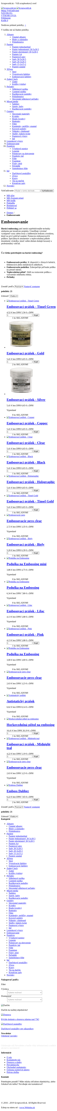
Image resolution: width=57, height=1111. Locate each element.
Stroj (14, 72)
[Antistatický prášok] (16, 695)
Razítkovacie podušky (22, 94)
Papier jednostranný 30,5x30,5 (25, 49)
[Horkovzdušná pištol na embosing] (23, 719)
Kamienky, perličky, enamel (24, 126)
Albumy (10, 34)
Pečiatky (10, 86)
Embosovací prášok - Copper (27, 423)
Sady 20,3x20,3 (19, 62)
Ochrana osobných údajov (18, 1070)
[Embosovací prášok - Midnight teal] (23, 738)
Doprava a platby (14, 1062)
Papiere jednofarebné (21, 47)
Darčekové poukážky (21, 173)
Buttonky (16, 121)
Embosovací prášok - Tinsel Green (31, 306)
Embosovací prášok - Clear (26, 443)
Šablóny (15, 104)
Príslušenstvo (18, 42)
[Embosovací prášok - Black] (20, 456)
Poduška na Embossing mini (26, 564)
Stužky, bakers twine (21, 134)
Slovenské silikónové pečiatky (25, 99)
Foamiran (16, 161)
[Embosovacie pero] (16, 515)
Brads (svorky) (18, 119)
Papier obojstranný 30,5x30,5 (25, 52)
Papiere (10, 44)
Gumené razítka (19, 91)
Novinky (10, 186)
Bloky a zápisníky (20, 39)
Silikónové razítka (20, 89)
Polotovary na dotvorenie (23, 153)
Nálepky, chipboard (20, 131)
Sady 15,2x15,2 (19, 64)
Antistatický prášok (20, 701)
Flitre (14, 124)
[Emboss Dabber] (15, 785)
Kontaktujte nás (13, 1060)
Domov (10, 212)
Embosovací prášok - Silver (26, 399)
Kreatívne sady (18, 183)
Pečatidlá (16, 166)
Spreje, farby (17, 106)
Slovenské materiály (21, 114)
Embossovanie (13, 143)
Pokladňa (11, 203)
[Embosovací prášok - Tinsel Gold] (22, 495)
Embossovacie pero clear (24, 521)
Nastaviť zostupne (32, 286)
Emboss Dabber (18, 791)
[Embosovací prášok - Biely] (20, 538)
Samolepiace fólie (20, 168)
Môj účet (10, 195)
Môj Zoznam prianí (15, 198)
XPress (10, 69)
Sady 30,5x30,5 (19, 59)
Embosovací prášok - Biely (25, 544)
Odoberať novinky (9, 1036)
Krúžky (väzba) (19, 84)
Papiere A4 (17, 54)
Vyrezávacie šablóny (21, 74)
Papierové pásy (18, 57)
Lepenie (15, 151)
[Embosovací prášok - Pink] (19, 628)
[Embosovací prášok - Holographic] (23, 476)
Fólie (14, 158)
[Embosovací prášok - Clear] (20, 437)
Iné (13, 138)
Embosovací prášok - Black (26, 462)
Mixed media (12, 101)
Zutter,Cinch (12, 79)
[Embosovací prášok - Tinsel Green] (23, 301)
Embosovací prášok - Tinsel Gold (30, 501)
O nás (9, 1057)
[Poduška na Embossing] (18, 558)
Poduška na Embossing (23, 587)
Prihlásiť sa (11, 208)
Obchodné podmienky (16, 1067)
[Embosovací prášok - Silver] (21, 394)
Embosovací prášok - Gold (25, 353)
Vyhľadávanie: (7, 190)
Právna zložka (13, 1072)
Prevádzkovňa (13, 1065)
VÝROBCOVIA (8, 15)
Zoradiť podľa (7, 286)
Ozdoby (10, 111)
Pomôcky (11, 146)
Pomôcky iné (18, 156)
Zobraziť (5, 296)
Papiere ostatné (18, 67)
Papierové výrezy (19, 136)
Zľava (15, 176)
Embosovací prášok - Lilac (25, 611)
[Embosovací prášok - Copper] (20, 417)
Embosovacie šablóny (21, 76)
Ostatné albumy (19, 37)
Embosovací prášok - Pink (25, 634)
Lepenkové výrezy (15, 141)
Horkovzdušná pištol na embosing (31, 725)
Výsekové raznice (20, 148)
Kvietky (15, 116)
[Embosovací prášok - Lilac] (19, 605)
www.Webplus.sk (27, 1107)
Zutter (14, 81)
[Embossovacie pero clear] (19, 672)
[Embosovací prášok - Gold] (21, 347)
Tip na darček (18, 181)
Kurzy (15, 178)
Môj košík (11, 200)
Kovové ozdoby (19, 129)
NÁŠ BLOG (6, 13)
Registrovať (12, 205)
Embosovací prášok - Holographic (31, 482)
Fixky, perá (17, 163)
